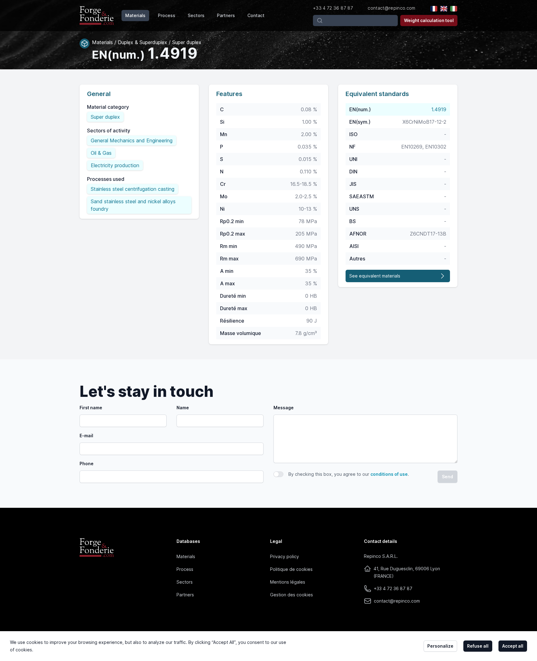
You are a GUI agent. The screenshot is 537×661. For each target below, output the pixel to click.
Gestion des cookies (291, 594)
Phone (87, 463)
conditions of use (389, 474)
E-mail (86, 435)
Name (183, 407)
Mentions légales (287, 582)
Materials (135, 15)
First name (91, 407)
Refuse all (478, 646)
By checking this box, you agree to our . (348, 474)
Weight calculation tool (429, 20)
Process (166, 15)
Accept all (512, 646)
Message (283, 407)
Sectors (196, 15)
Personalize (440, 646)
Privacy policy (284, 556)
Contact (255, 15)
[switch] (278, 474)
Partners (226, 15)
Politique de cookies (291, 569)
